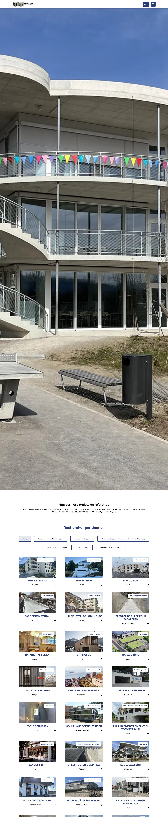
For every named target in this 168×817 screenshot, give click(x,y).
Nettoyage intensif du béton (57, 547)
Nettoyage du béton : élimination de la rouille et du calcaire (123, 539)
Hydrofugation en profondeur (110, 547)
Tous (25, 539)
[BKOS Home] (23, 4)
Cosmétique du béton (82, 539)
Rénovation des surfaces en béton (50, 539)
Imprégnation (83, 547)
